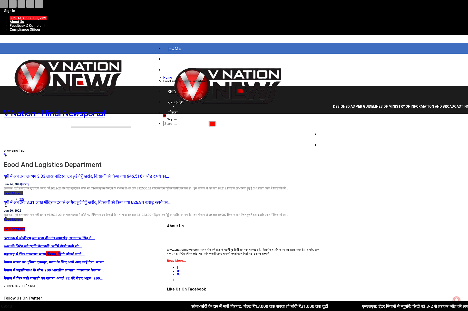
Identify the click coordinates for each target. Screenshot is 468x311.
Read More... (13, 193)
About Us (17, 22)
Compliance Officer (25, 29)
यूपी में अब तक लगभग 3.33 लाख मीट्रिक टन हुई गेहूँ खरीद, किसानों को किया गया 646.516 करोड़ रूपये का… (86, 176)
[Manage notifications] (456, 300)
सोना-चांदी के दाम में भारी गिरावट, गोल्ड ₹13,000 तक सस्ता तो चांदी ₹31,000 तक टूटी (244, 306)
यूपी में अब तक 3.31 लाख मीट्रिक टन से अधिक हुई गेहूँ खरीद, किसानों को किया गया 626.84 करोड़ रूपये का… (87, 202)
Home (174, 48)
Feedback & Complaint (27, 26)
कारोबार (330, 145)
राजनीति (331, 134)
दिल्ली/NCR (334, 123)
